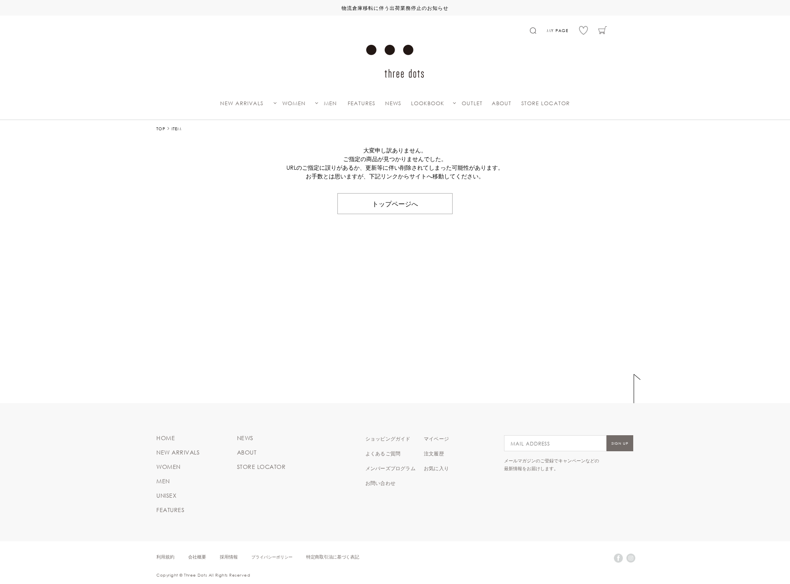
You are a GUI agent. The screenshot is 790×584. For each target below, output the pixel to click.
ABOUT (501, 103)
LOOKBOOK (427, 103)
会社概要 (197, 556)
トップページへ (395, 203)
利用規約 (165, 556)
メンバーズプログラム (390, 468)
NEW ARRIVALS (241, 103)
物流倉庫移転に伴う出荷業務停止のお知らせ (395, 8)
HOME (165, 438)
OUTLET (472, 103)
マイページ (436, 438)
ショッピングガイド (388, 438)
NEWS (393, 103)
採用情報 (229, 556)
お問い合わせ (380, 483)
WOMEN (294, 103)
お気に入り (436, 468)
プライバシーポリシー (272, 557)
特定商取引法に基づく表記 (332, 556)
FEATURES (361, 103)
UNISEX (166, 496)
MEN (330, 103)
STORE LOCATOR (545, 103)
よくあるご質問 (382, 453)
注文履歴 (434, 453)
